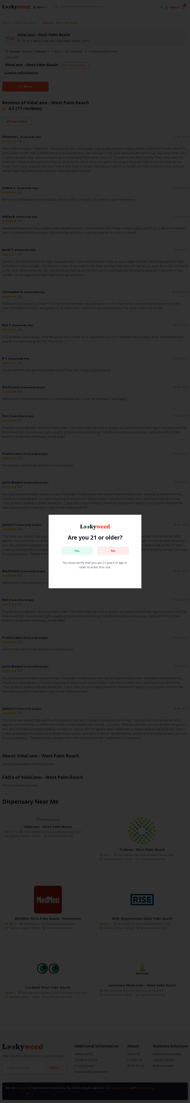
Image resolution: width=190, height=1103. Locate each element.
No (113, 551)
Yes (76, 551)
